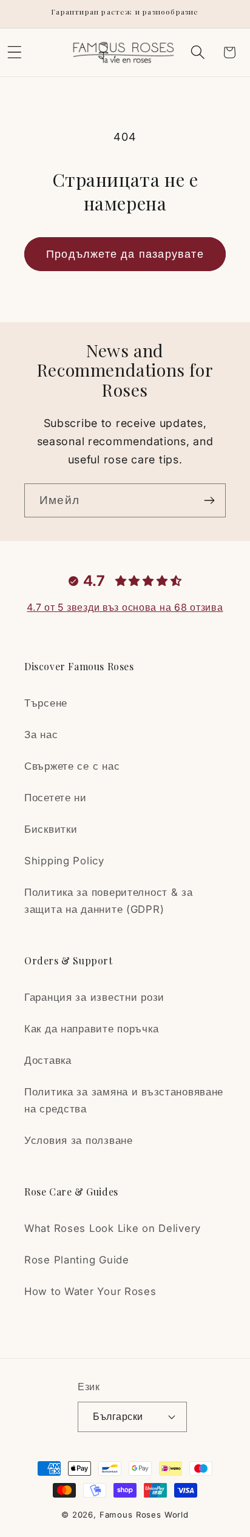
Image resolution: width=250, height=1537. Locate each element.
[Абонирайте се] (209, 500)
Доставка (48, 1060)
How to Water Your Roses (90, 1291)
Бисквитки (50, 829)
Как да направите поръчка (91, 1029)
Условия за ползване (78, 1140)
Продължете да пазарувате (125, 253)
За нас (41, 734)
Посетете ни (55, 798)
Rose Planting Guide (76, 1260)
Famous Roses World (144, 1514)
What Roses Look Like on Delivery (112, 1228)
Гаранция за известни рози (94, 997)
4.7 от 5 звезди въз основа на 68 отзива (125, 607)
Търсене (45, 703)
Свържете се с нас (72, 766)
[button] (197, 52)
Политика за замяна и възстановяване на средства (123, 1100)
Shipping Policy (64, 861)
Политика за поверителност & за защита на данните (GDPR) (108, 900)
